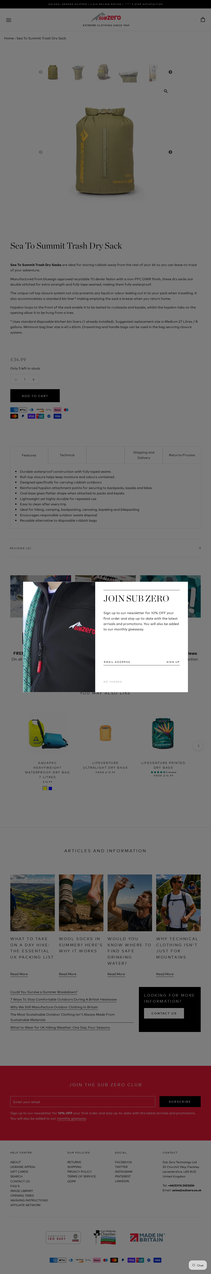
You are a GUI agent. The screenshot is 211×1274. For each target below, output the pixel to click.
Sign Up (173, 662)
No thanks (112, 681)
